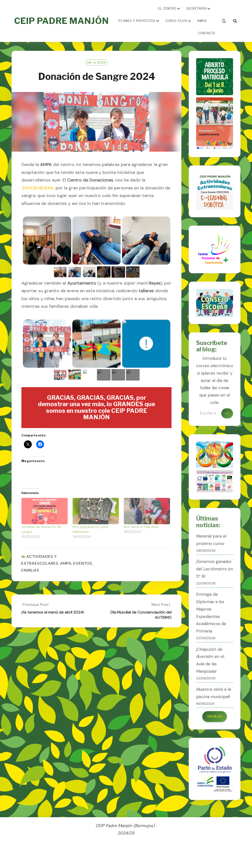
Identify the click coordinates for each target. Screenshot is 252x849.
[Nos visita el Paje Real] (147, 511)
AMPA (202, 21)
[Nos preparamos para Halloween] (96, 511)
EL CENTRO (167, 8)
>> (227, 413)
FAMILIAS (30, 570)
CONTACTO (206, 33)
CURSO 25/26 (176, 21)
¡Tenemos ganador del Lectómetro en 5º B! (214, 569)
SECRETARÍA (196, 8)
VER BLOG (214, 716)
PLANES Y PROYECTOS (137, 21)
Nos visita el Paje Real (141, 526)
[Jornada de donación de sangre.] (44, 511)
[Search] (235, 21)
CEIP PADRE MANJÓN (61, 21)
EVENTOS (82, 563)
